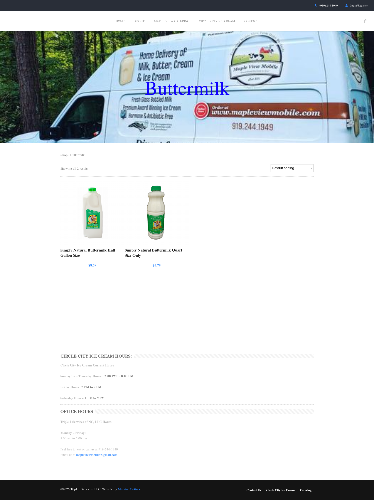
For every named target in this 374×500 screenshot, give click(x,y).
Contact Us (254, 490)
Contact (251, 21)
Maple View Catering (171, 21)
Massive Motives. (129, 489)
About (139, 21)
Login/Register (359, 5)
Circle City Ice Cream (217, 21)
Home (120, 21)
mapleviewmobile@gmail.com (97, 454)
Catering (305, 490)
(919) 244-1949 (328, 5)
